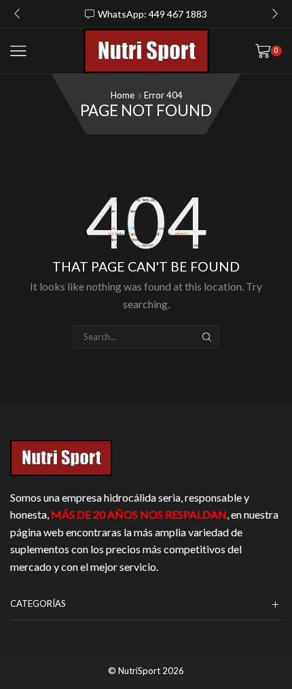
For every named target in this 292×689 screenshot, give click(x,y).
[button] (17, 14)
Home (122, 95)
